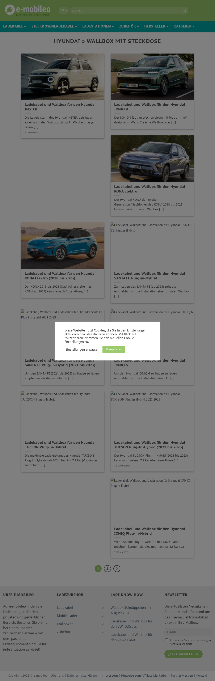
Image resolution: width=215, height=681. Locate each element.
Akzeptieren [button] (113, 349)
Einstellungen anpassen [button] (82, 349)
